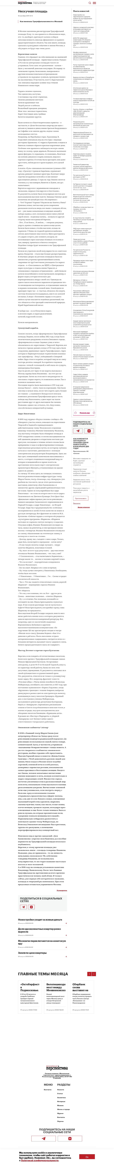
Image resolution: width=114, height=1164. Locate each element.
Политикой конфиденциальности (39, 1160)
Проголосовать (80, 498)
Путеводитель (62, 890)
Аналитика (61, 1097)
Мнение (60, 1105)
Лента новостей (81, 11)
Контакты (47, 1089)
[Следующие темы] (94, 974)
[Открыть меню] (94, 2)
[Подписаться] (31, 907)
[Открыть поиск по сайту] (90, 3)
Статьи (60, 1093)
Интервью (61, 1101)
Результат (76, 503)
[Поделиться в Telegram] (23, 907)
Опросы (60, 1121)
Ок (87, 1156)
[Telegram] (78, 430)
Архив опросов (84, 507)
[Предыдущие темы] (89, 974)
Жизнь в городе (63, 1109)
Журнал (60, 1113)
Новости (60, 1089)
